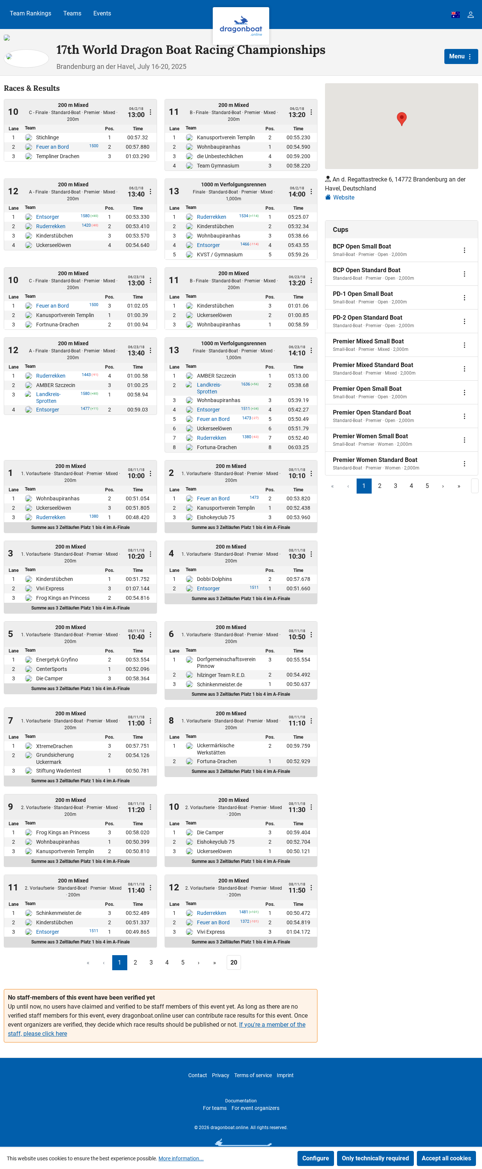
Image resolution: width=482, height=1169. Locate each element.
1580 (85, 217)
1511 (245, 410)
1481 (243, 913)
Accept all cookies (446, 1158)
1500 (93, 147)
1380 (246, 438)
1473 (246, 419)
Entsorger (47, 217)
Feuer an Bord (52, 147)
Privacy (220, 1075)
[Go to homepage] (241, 26)
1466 (244, 245)
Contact (197, 1075)
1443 (86, 376)
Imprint (285, 1075)
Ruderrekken (51, 226)
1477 (85, 410)
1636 (245, 385)
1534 (243, 217)
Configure (315, 1158)
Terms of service (253, 1075)
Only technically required (375, 1158)
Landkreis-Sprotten (48, 397)
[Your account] (470, 14)
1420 (86, 227)
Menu (457, 56)
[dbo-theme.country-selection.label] (455, 14)
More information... (181, 1158)
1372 (244, 923)
